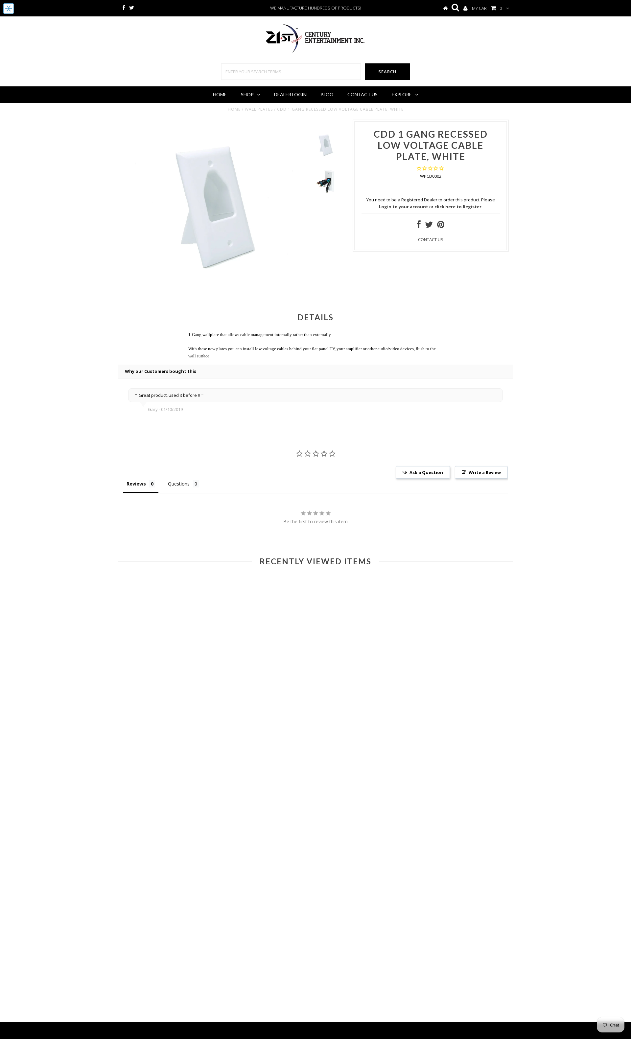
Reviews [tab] (136, 484)
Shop (247, 94)
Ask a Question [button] (426, 472)
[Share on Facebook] (419, 226)
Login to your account (403, 207)
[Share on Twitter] (429, 226)
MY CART (487, 8)
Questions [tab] (179, 484)
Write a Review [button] (485, 472)
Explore (402, 94)
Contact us (362, 94)
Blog (327, 94)
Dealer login (290, 94)
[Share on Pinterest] (440, 226)
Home (220, 94)
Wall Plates (259, 109)
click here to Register (457, 207)
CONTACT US (430, 239)
